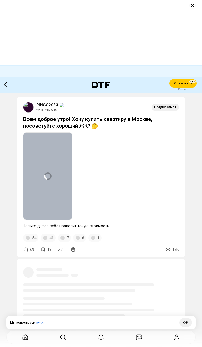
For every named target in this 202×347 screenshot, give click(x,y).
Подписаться (165, 107)
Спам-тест (183, 83)
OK (185, 322)
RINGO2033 (47, 105)
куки (39, 322)
